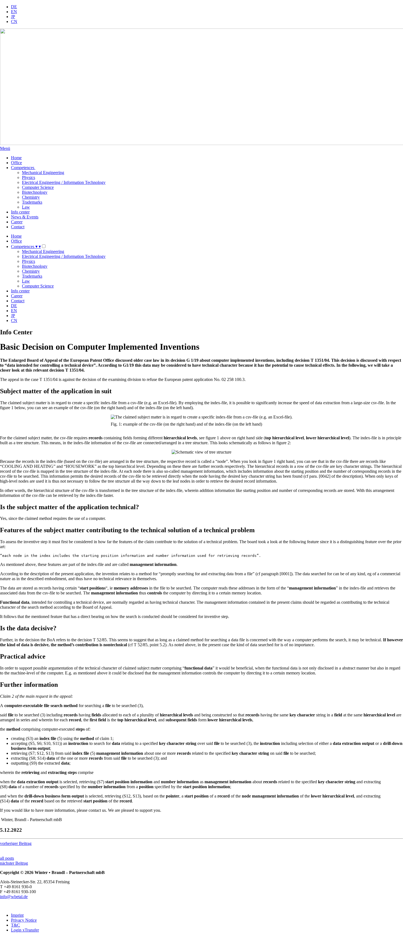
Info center (20, 212)
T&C (15, 925)
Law (26, 207)
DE (14, 6)
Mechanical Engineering (43, 172)
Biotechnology (34, 192)
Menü (5, 148)
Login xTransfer (25, 930)
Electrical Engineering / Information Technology (64, 182)
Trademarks (32, 202)
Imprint (17, 915)
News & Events (24, 217)
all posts (7, 858)
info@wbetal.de (14, 896)
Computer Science (38, 187)
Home (16, 157)
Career (16, 222)
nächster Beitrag (14, 863)
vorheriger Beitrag (16, 843)
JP (13, 16)
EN (14, 11)
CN (14, 21)
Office (16, 162)
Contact (17, 226)
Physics (28, 177)
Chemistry (31, 197)
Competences (23, 167)
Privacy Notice (24, 920)
